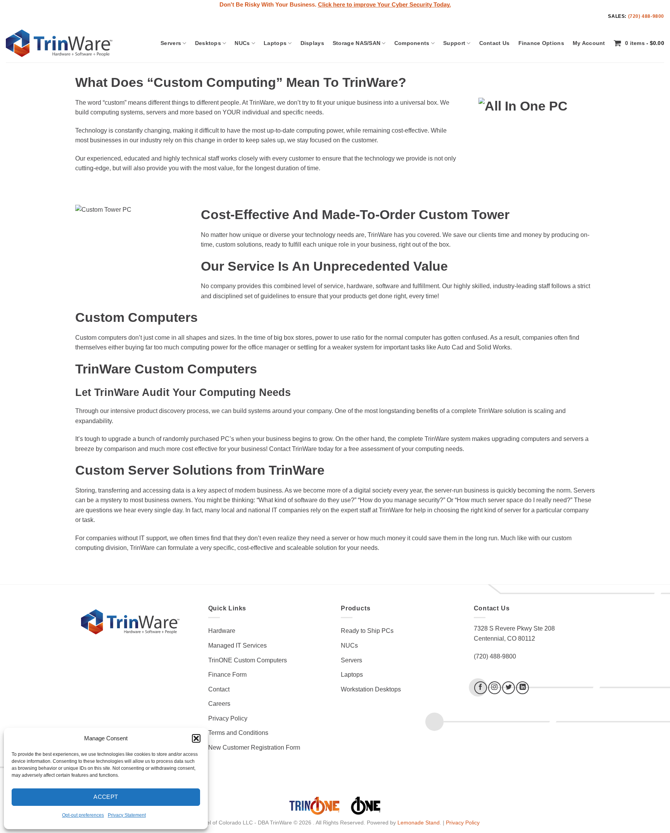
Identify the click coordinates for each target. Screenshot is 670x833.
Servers (171, 43)
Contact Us (494, 43)
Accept (105, 796)
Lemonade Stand (418, 822)
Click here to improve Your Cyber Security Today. (384, 5)
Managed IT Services (237, 645)
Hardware (221, 630)
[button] (196, 738)
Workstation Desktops (371, 689)
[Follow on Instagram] (494, 687)
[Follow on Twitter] (508, 687)
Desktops (208, 43)
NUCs (242, 43)
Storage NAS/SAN (356, 43)
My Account (589, 43)
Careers (219, 703)
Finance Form (227, 674)
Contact (219, 689)
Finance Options (541, 43)
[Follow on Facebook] (480, 687)
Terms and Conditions (238, 732)
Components (412, 43)
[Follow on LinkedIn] (522, 687)
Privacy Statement (127, 815)
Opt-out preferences (83, 815)
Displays (312, 43)
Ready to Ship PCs (367, 630)
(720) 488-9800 (646, 16)
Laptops (275, 43)
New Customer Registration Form (254, 747)
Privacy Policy (227, 718)
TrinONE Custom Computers (247, 660)
